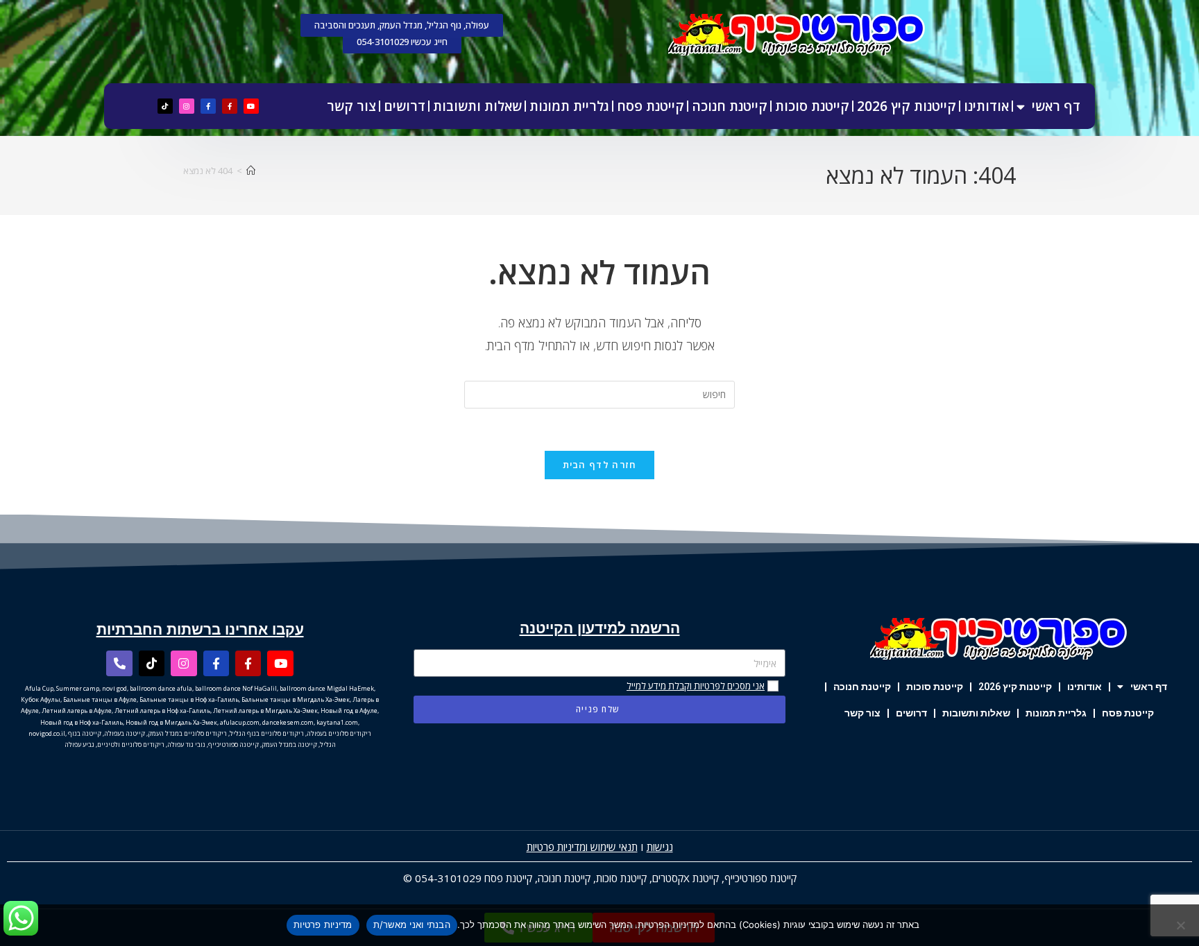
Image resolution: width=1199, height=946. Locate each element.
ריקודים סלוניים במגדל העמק (187, 733)
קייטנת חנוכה (729, 106)
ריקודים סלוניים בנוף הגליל (267, 733)
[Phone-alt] (119, 663)
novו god (114, 688)
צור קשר (351, 106)
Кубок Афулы (40, 699)
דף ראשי (1056, 106)
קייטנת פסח (650, 106)
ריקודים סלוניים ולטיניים (130, 744)
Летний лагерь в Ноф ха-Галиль (162, 710)
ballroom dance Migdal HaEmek (327, 688)
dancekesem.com (288, 722)
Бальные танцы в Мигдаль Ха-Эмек (295, 699)
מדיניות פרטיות (323, 924)
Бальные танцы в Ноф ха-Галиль (189, 699)
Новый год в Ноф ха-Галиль (81, 722)
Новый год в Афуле (349, 710)
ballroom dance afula (161, 688)
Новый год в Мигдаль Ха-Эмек (171, 722)
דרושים (404, 106)
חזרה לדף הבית (600, 464)
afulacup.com (240, 722)
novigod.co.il (46, 733)
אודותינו (986, 106)
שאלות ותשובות (477, 106)
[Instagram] (186, 106)
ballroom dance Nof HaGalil (236, 688)
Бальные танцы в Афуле (100, 699)
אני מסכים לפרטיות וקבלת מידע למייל (696, 686)
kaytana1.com (337, 722)
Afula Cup (39, 688)
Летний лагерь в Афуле (77, 710)
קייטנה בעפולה (124, 733)
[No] (1182, 925)
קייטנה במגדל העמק (289, 744)
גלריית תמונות (569, 106)
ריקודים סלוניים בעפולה (339, 733)
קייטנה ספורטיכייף (233, 744)
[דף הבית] (250, 170)
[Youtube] (251, 106)
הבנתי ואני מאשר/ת (411, 924)
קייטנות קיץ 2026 (906, 106)
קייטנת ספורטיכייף (760, 878)
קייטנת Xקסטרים (685, 878)
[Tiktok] (165, 106)
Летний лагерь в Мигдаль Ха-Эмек (265, 710)
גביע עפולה (79, 744)
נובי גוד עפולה (186, 744)
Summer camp (77, 688)
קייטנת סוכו (624, 878)
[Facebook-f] (229, 106)
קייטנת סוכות (812, 106)
